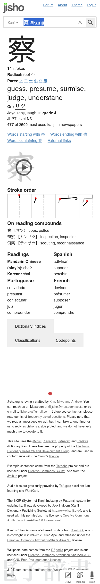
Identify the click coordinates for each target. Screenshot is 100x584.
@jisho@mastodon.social (65, 406)
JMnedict (64, 441)
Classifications (27, 340)
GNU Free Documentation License (37, 559)
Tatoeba (61, 465)
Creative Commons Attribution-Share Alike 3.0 (39, 540)
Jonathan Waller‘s (52, 569)
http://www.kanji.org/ (66, 510)
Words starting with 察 (26, 134)
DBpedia (57, 549)
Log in (91, 4)
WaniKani (31, 490)
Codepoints (66, 340)
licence (54, 456)
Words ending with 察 (68, 134)
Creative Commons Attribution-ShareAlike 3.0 (59, 554)
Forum (48, 4)
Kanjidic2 (49, 441)
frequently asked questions (46, 416)
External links (59, 140)
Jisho (13, 8)
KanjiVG (77, 530)
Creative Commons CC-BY (46, 470)
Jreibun (12, 475)
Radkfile (82, 441)
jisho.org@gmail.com (35, 411)
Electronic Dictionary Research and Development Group (48, 448)
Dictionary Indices (30, 326)
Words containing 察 (24, 140)
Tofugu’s (65, 485)
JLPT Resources (76, 569)
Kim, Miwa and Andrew (66, 401)
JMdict (37, 441)
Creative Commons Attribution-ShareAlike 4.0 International (48, 517)
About (62, 4)
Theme (77, 4)
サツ (20, 105)
